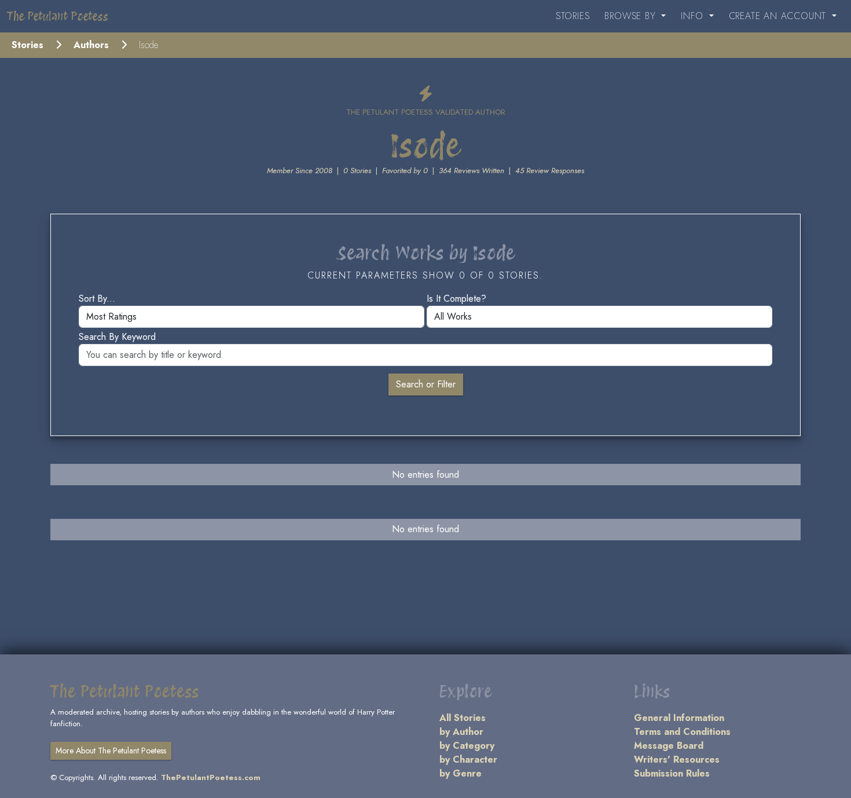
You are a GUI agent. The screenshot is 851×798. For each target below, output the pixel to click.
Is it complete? (456, 298)
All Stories (462, 717)
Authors (91, 45)
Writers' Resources (677, 759)
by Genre (460, 773)
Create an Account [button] (779, 16)
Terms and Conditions (682, 731)
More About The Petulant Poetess (111, 750)
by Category (466, 745)
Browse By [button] (631, 16)
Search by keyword (117, 336)
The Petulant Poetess (57, 16)
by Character (468, 759)
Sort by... (97, 298)
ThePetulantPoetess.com (211, 777)
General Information (679, 717)
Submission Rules (672, 773)
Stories (573, 16)
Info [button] (693, 16)
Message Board (668, 745)
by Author (461, 731)
